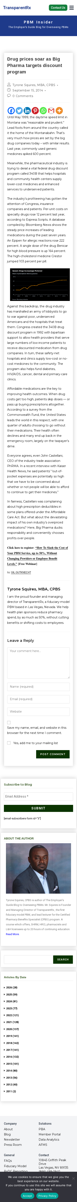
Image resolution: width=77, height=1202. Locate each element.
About (8, 1129)
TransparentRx (17, 7)
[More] (59, 110)
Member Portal (50, 1134)
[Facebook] (11, 110)
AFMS (43, 1145)
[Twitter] (19, 110)
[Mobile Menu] (71, 7)
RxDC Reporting (16, 1171)
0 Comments (23, 96)
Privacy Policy (47, 1195)
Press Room (13, 1145)
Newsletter (12, 1139)
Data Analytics (49, 1139)
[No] (73, 1178)
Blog (7, 1134)
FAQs (8, 1161)
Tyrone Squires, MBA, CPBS (34, 85)
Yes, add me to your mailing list (35, 743)
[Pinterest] (35, 110)
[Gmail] (51, 110)
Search (63, 959)
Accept (27, 1195)
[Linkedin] (27, 110)
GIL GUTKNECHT (21, 572)
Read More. (13, 934)
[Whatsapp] (43, 110)
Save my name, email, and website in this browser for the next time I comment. (36, 730)
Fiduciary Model (15, 1166)
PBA (42, 1129)
